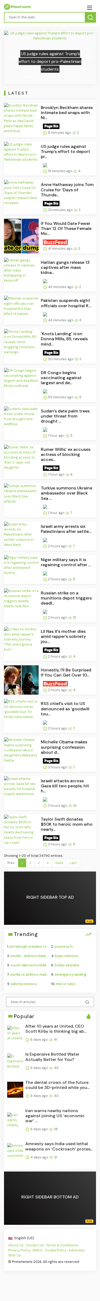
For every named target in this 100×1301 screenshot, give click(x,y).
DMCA (38, 1250)
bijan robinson (66, 956)
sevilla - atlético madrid (29, 956)
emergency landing (70, 974)
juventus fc (63, 946)
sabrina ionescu (24, 984)
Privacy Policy (19, 1250)
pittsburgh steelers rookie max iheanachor (45, 946)
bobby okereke (67, 965)
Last (73, 863)
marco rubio (65, 984)
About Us (15, 1245)
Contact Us (35, 1245)
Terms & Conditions (62, 1245)
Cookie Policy (55, 1250)
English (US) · (24, 1238)
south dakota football (28, 965)
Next (59, 863)
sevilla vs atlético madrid (30, 974)
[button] (11, 57)
